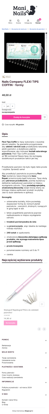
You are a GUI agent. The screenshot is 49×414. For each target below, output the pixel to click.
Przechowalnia (7, 363)
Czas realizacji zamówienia (12, 377)
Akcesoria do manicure (19, 29)
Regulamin (6, 390)
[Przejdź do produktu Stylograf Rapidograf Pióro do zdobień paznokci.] (24, 287)
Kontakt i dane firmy (9, 400)
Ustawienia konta (8, 360)
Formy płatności (8, 373)
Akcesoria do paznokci (37, 29)
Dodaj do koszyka (22, 117)
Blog (3, 402)
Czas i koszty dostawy (11, 375)
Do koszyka (10, 323)
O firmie (5, 405)
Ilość (3, 102)
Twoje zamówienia (9, 358)
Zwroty (4, 348)
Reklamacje (6, 345)
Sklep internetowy (21, 411)
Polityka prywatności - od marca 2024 (17, 387)
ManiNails (5, 29)
